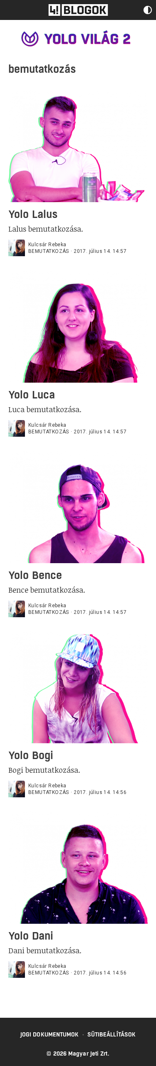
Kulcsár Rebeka (47, 244)
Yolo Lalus (33, 214)
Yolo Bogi (30, 755)
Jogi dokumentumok (49, 1034)
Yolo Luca (31, 394)
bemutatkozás (48, 251)
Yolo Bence (35, 575)
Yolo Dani (30, 935)
